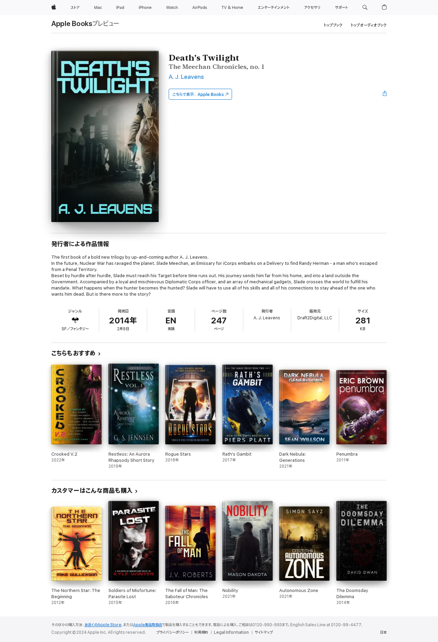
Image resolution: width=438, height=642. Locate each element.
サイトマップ (264, 632)
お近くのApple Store (103, 624)
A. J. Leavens (186, 77)
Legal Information (231, 632)
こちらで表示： (198, 94)
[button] (365, 7)
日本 (383, 632)
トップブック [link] (333, 25)
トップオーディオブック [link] (369, 25)
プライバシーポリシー (172, 632)
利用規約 (201, 632)
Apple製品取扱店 (147, 624)
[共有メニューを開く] (385, 94)
